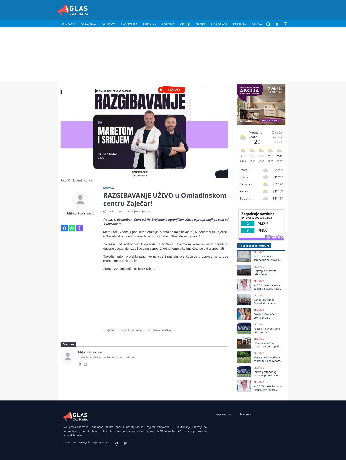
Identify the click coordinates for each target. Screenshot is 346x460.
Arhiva (257, 24)
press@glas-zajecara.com (93, 442)
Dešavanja (88, 24)
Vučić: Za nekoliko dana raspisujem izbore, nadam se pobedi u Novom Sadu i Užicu (268, 388)
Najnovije (68, 24)
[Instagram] (285, 24)
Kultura (239, 24)
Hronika (149, 24)
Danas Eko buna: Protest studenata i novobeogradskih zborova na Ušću (265, 301)
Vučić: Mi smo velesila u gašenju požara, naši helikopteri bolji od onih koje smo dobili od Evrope (268, 287)
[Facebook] (277, 24)
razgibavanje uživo (159, 330)
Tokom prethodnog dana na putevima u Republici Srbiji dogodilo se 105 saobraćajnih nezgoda (267, 373)
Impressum (223, 414)
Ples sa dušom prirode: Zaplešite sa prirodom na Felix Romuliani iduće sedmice (267, 359)
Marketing (247, 414)
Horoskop (219, 24)
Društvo (108, 24)
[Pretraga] (268, 24)
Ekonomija (129, 24)
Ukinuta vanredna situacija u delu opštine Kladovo (268, 344)
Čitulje (185, 24)
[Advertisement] (222, 9)
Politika (168, 24)
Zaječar (109, 330)
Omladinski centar (131, 330)
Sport (200, 24)
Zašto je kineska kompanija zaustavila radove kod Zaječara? (266, 258)
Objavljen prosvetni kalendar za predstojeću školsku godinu (266, 272)
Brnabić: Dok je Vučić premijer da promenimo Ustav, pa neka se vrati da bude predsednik (267, 315)
